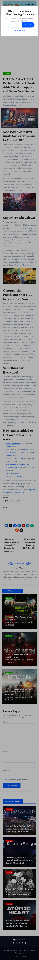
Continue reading (19, 31)
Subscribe (28, 25)
